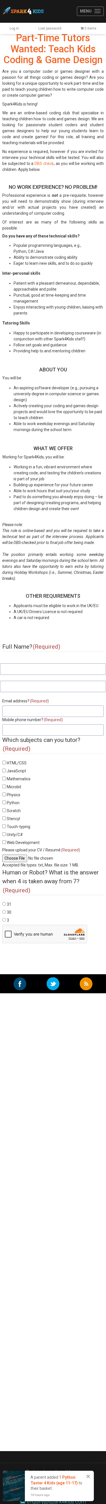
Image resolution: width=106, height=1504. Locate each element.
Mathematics (19, 779)
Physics (13, 795)
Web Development (23, 842)
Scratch (14, 810)
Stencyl (13, 818)
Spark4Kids (23, 11)
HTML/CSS (17, 763)
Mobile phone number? (32, 719)
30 (9, 912)
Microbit (14, 787)
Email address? (25, 701)
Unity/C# (15, 834)
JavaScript (16, 771)
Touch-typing (18, 826)
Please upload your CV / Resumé (41, 850)
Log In (14, 28)
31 (9, 904)
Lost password (49, 28)
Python (13, 802)
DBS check (44, 163)
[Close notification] (88, 1476)
